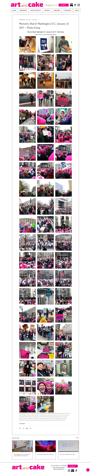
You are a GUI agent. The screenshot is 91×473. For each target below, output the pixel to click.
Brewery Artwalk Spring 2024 (67, 454)
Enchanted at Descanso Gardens (45, 454)
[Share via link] (30, 428)
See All (77, 437)
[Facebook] (75, 5)
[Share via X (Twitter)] (23, 428)
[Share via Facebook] (20, 428)
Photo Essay (22, 423)
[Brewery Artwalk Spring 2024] (68, 446)
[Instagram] (78, 5)
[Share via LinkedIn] (27, 428)
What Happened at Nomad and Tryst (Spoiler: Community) (22, 455)
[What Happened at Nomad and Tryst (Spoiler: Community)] (22, 446)
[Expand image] (27, 44)
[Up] (88, 470)
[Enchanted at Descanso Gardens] (45, 446)
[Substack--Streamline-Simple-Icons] (71, 5)
